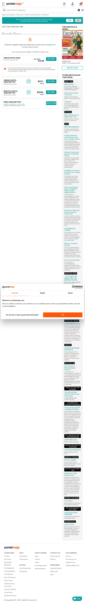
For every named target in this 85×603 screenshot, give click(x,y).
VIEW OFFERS (51, 103)
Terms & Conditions (10, 589)
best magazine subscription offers (14, 104)
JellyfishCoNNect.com (72, 565)
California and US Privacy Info (9, 585)
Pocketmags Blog (9, 571)
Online (37, 562)
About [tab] (70, 293)
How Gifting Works (25, 568)
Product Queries (55, 556)
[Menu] (3, 4)
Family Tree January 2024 (32, 15)
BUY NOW (51, 59)
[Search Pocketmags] (4, 10)
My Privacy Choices (10, 595)
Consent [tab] (15, 293)
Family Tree (19, 15)
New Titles (7, 559)
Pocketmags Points (41, 565)
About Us (68, 556)
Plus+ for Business (10, 577)
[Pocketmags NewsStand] (13, 4)
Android (37, 559)
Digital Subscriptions (8, 15)
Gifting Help (23, 571)
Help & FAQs (23, 556)
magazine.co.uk (70, 562)
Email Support (23, 559)
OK (63, 315)
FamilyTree (45, 15)
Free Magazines (9, 568)
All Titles (6, 556)
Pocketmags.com (71, 559)
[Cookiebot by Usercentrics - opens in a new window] (73, 287)
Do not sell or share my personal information (22, 315)
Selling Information (56, 568)
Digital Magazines (40, 568)
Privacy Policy (8, 580)
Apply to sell (54, 571)
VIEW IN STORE (72, 68)
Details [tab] (42, 293)
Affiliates (53, 559)
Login (28, 52)
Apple (36, 556)
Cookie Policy (8, 592)
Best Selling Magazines (7, 564)
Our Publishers (8, 574)
